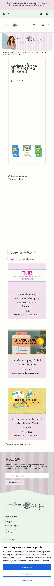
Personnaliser (27, 574)
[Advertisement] (27, 113)
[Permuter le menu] (34, 25)
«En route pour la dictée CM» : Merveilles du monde (27, 423)
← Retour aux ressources (17, 444)
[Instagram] (43, 25)
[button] (5, 5)
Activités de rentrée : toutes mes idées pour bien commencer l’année (27, 300)
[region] (27, 564)
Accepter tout (27, 567)
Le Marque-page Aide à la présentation (27, 362)
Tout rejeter (27, 580)
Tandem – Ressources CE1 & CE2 (21, 52)
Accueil (5, 52)
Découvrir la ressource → (27, 314)
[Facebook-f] (48, 25)
